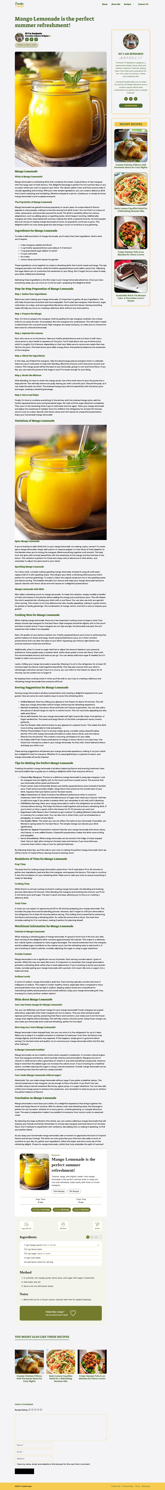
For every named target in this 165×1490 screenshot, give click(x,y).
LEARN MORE (131, 105)
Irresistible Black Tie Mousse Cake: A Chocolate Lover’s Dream (131, 298)
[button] (98, 1245)
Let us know (51, 1315)
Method (63, 1228)
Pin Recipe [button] (74, 1191)
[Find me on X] (126, 99)
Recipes (127, 4)
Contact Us (143, 4)
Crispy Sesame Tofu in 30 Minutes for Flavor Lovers (92, 1377)
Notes (97, 1228)
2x (92, 1237)
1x (88, 1237)
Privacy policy (127, 1486)
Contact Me (115, 1486)
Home (104, 4)
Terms (137, 1486)
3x (96, 1237)
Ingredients (26, 1228)
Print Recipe (59, 1191)
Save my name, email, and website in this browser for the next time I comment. (53, 1464)
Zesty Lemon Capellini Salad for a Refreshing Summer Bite (60, 1379)
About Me (115, 4)
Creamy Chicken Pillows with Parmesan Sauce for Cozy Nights (29, 1379)
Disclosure (146, 1486)
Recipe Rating (21, 1410)
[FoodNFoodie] (19, 4)
